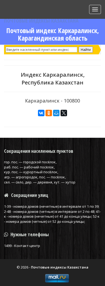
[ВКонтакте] (41, 113)
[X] (64, 113)
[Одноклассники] (49, 113)
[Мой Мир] (56, 113)
